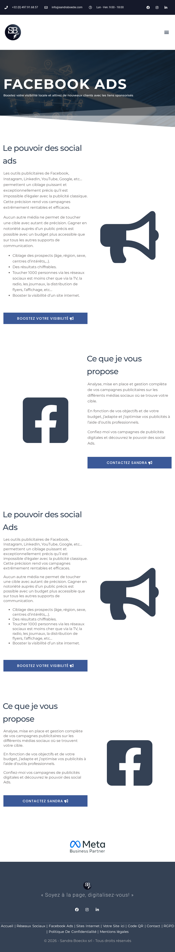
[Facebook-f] (148, 7)
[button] (166, 32)
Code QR (136, 926)
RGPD (169, 926)
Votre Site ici (113, 926)
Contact (153, 926)
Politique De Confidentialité (72, 931)
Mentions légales (114, 931)
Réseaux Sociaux (30, 926)
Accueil (7, 926)
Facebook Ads (61, 926)
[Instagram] (157, 7)
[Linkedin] (166, 7)
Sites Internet (88, 926)
